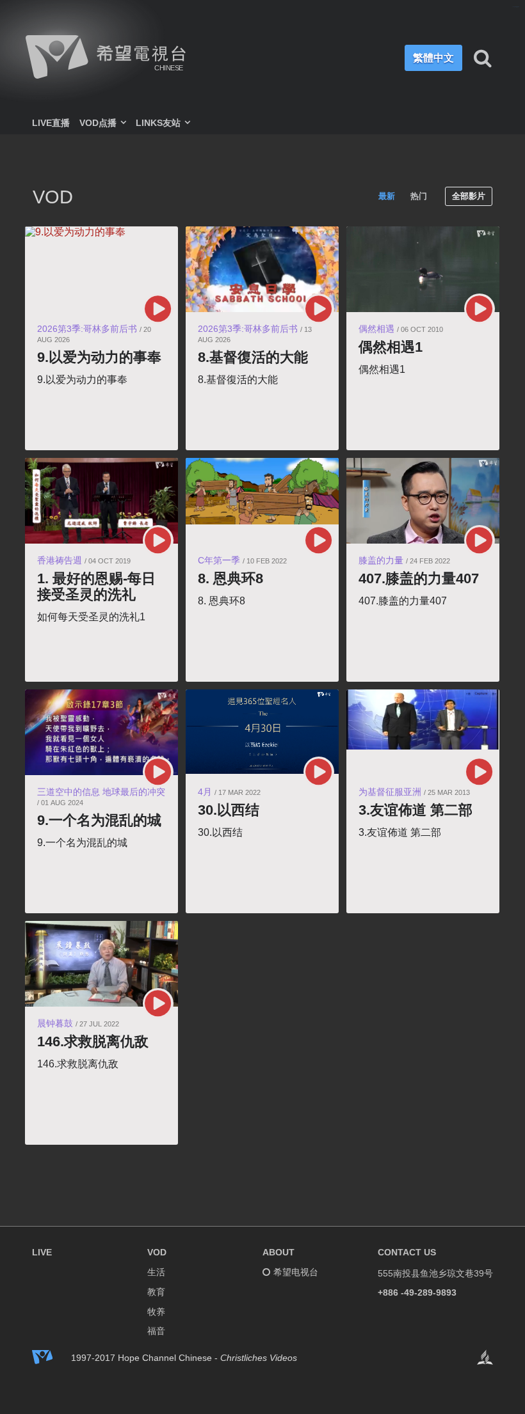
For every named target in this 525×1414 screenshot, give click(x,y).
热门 (418, 196)
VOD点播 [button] (99, 122)
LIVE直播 (51, 122)
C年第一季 (219, 560)
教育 (156, 1291)
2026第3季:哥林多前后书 (87, 328)
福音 (156, 1330)
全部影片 (468, 196)
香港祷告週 (59, 560)
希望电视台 (295, 1272)
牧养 (156, 1311)
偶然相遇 (376, 328)
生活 (156, 1272)
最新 (386, 196)
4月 (205, 791)
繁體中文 (433, 57)
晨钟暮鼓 (55, 1023)
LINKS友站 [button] (159, 122)
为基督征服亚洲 (390, 791)
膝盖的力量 (381, 560)
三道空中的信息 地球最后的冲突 (101, 791)
